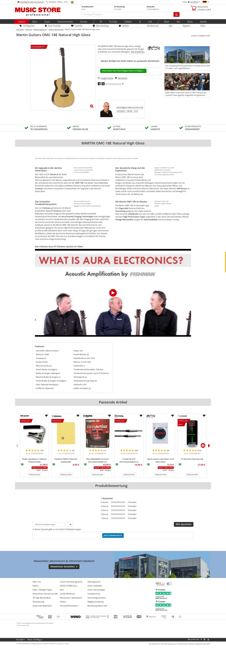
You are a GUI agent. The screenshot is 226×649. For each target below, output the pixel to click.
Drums (47, 21)
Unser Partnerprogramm (71, 581)
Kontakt (19, 639)
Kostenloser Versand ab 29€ (45, 593)
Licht (150, 21)
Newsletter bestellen (62, 566)
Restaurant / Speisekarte (71, 597)
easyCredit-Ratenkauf (42, 605)
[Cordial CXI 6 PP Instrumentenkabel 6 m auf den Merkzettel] (141, 416)
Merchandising (102, 25)
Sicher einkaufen (94, 585)
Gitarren (21, 21)
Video (202, 25)
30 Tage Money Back (41, 597)
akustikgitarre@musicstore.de (32, 2)
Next (209, 446)
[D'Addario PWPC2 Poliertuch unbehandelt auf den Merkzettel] (78, 416)
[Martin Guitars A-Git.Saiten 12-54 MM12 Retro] (160, 433)
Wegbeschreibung (95, 601)
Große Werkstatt (67, 593)
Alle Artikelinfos (138, 52)
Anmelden (194, 2)
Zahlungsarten (93, 581)
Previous (17, 446)
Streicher (83, 21)
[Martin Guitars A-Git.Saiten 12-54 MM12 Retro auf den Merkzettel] (172, 416)
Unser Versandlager (96, 589)
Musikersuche (153, 25)
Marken (125, 25)
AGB (208, 644)
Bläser (166, 21)
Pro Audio (113, 21)
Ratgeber (186, 25)
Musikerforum (154, 644)
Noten (190, 21)
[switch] (169, 583)
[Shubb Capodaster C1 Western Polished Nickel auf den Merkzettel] (46, 416)
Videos (63, 601)
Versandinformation (69, 605)
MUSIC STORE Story (68, 585)
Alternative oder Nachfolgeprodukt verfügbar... (123, 70)
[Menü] (171, 581)
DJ (140, 21)
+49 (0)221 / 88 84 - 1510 (127, 111)
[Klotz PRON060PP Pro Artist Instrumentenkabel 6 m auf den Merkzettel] (109, 416)
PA (101, 21)
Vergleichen (34, 474)
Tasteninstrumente (65, 21)
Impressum (172, 644)
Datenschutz (183, 644)
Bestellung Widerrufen (97, 605)
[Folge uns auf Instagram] (204, 639)
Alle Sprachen (184, 524)
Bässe (34, 21)
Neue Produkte (54, 25)
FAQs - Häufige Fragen (42, 589)
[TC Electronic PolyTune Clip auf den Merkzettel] (204, 416)
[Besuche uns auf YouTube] (208, 639)
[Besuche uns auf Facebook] (201, 639)
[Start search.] (177, 14)
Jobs (170, 25)
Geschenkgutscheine (96, 597)
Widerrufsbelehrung (197, 644)
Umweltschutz (93, 593)
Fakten (35, 585)
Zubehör (203, 21)
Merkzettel (122, 78)
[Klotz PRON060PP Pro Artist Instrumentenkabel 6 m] (97, 433)
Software (128, 21)
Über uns (37, 581)
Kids (178, 21)
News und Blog (33, 639)
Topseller (78, 25)
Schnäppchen (28, 25)
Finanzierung (38, 601)
